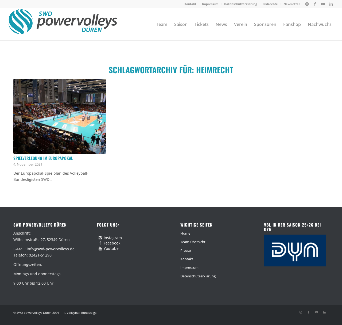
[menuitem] (190, 4)
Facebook (112, 243)
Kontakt (190, 4)
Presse (185, 250)
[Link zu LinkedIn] (331, 4)
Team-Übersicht (192, 241)
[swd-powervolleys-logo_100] (62, 24)
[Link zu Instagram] (307, 4)
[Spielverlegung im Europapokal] (59, 116)
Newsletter (291, 4)
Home (185, 233)
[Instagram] (100, 237)
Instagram (113, 237)
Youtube (111, 248)
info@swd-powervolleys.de (51, 248)
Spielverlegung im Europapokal (43, 158)
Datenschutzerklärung (240, 4)
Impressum (210, 4)
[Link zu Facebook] (315, 4)
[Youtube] (100, 248)
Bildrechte (270, 4)
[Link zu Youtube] (323, 4)
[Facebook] (100, 243)
